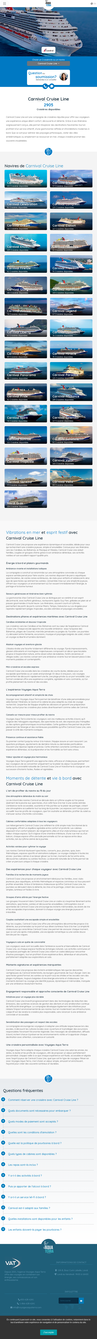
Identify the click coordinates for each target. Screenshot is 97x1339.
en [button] (94, 3)
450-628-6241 (27, 1299)
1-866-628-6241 (27, 1303)
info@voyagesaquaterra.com (27, 1307)
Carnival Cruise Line (48, 63)
